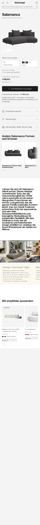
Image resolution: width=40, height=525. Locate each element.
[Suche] (37, 6)
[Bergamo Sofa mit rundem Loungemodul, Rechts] (13, 316)
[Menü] (3, 3)
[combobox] (20, 7)
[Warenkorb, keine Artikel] (36, 3)
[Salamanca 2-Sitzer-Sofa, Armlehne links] (13, 153)
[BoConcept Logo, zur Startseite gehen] (20, 3)
